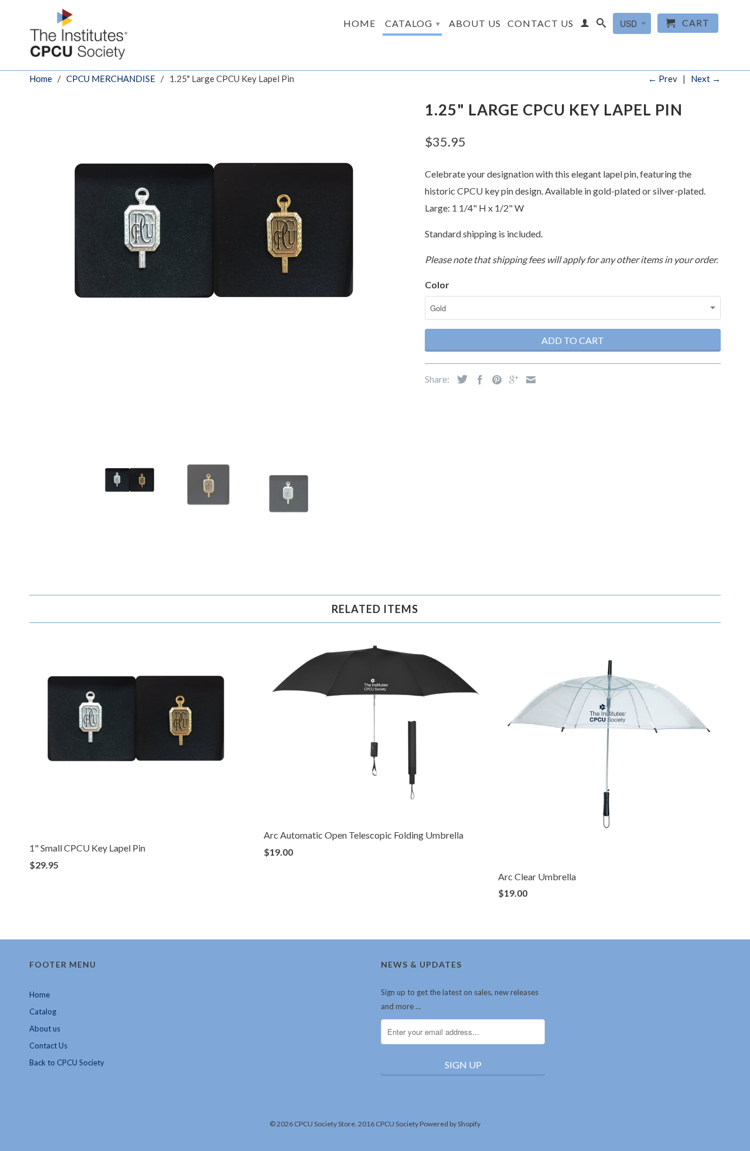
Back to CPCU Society (66, 1062)
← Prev (662, 78)
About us (475, 23)
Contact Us (540, 23)
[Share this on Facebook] (477, 379)
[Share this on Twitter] (459, 379)
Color (437, 284)
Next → (706, 78)
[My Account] (585, 25)
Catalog (413, 23)
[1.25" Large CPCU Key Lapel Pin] (221, 249)
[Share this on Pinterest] (494, 379)
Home (359, 23)
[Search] (601, 25)
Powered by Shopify (450, 1123)
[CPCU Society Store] (79, 35)
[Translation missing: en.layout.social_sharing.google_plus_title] (511, 379)
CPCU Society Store (324, 1123)
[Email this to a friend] (528, 379)
